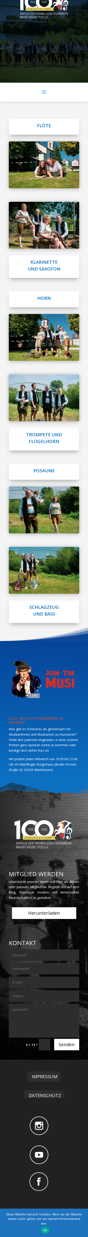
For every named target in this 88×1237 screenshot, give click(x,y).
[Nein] (82, 1223)
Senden (67, 1044)
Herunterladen (44, 913)
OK (45, 1230)
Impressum (45, 1076)
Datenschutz (45, 1095)
